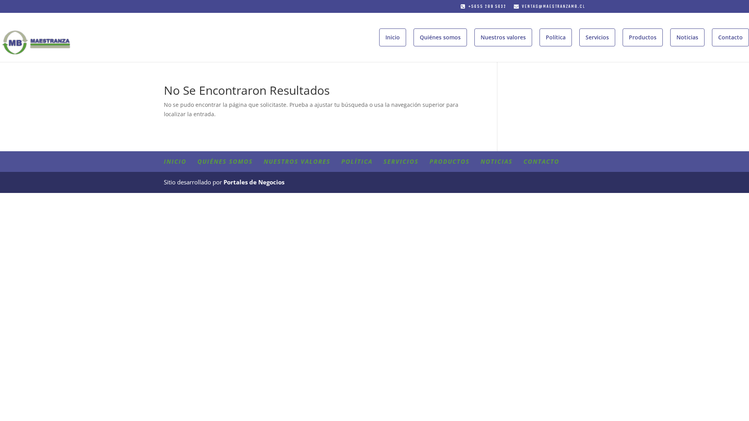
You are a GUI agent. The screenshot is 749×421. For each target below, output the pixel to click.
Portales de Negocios (254, 182)
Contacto (730, 37)
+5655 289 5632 (487, 7)
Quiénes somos (440, 37)
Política (556, 37)
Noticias (687, 37)
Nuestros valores (503, 37)
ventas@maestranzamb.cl (553, 7)
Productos (643, 37)
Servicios (597, 37)
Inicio (392, 37)
